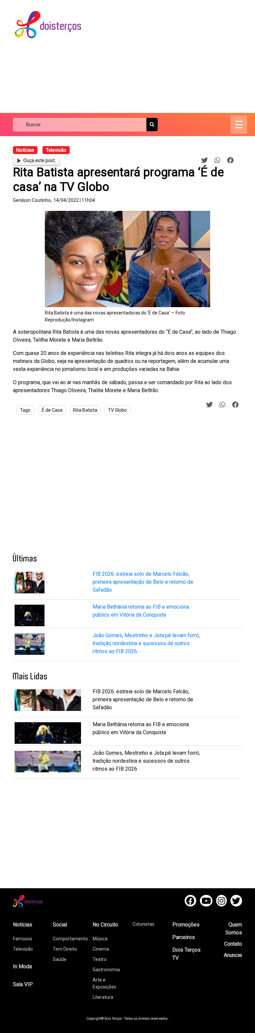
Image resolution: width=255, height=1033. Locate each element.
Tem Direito (65, 949)
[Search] (152, 124)
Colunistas (143, 924)
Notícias (22, 924)
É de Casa (52, 410)
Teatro (100, 959)
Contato (233, 944)
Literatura (103, 997)
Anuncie (233, 955)
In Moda (22, 966)
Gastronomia (106, 969)
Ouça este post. (39, 160)
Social (60, 924)
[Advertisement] (174, 56)
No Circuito (105, 924)
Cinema (101, 949)
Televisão (23, 949)
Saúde (59, 959)
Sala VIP (23, 984)
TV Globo (117, 410)
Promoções (186, 924)
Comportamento (70, 938)
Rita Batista (85, 410)
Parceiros (183, 937)
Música (100, 938)
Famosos (22, 938)
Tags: (25, 410)
